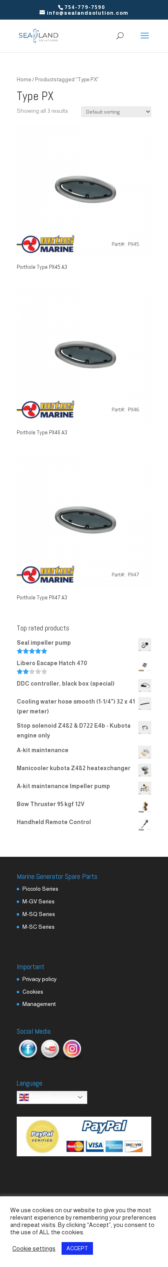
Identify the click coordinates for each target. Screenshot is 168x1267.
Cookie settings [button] (33, 1248)
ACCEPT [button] (77, 1248)
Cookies (32, 991)
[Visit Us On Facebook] (28, 1058)
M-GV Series (38, 901)
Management (39, 1004)
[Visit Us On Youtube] (50, 1058)
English (41, 1096)
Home (24, 79)
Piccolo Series (40, 888)
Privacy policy (39, 979)
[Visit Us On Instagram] (72, 1058)
